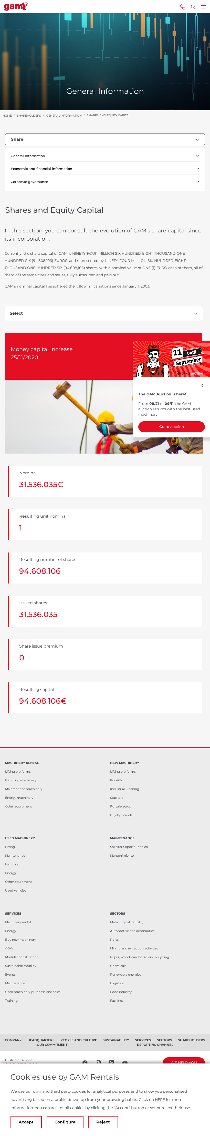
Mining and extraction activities (134, 948)
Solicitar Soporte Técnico (129, 847)
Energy (10, 873)
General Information (28, 156)
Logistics (117, 983)
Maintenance (15, 855)
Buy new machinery (20, 939)
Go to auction (171, 426)
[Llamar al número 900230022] (182, 6)
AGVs (9, 948)
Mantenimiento (122, 855)
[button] (197, 156)
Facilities (116, 1000)
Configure (65, 1122)
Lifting (10, 847)
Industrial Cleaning (124, 789)
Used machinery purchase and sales (32, 992)
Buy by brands (121, 815)
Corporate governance (29, 182)
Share (17, 139)
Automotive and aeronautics (132, 931)
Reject (103, 1122)
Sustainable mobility (20, 966)
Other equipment (18, 806)
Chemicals (118, 966)
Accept (26, 1122)
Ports (114, 939)
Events (10, 974)
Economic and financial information (41, 169)
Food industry (121, 992)
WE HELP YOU (184, 1062)
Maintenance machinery (24, 789)
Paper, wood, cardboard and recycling (139, 957)
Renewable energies (125, 974)
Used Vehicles (15, 890)
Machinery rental (18, 922)
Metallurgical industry (126, 922)
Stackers (116, 798)
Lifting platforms (18, 771)
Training (11, 1000)
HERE (160, 1099)
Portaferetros (120, 806)
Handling (12, 864)
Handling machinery (21, 780)
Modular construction (22, 957)
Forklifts (116, 780)
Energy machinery (19, 798)
